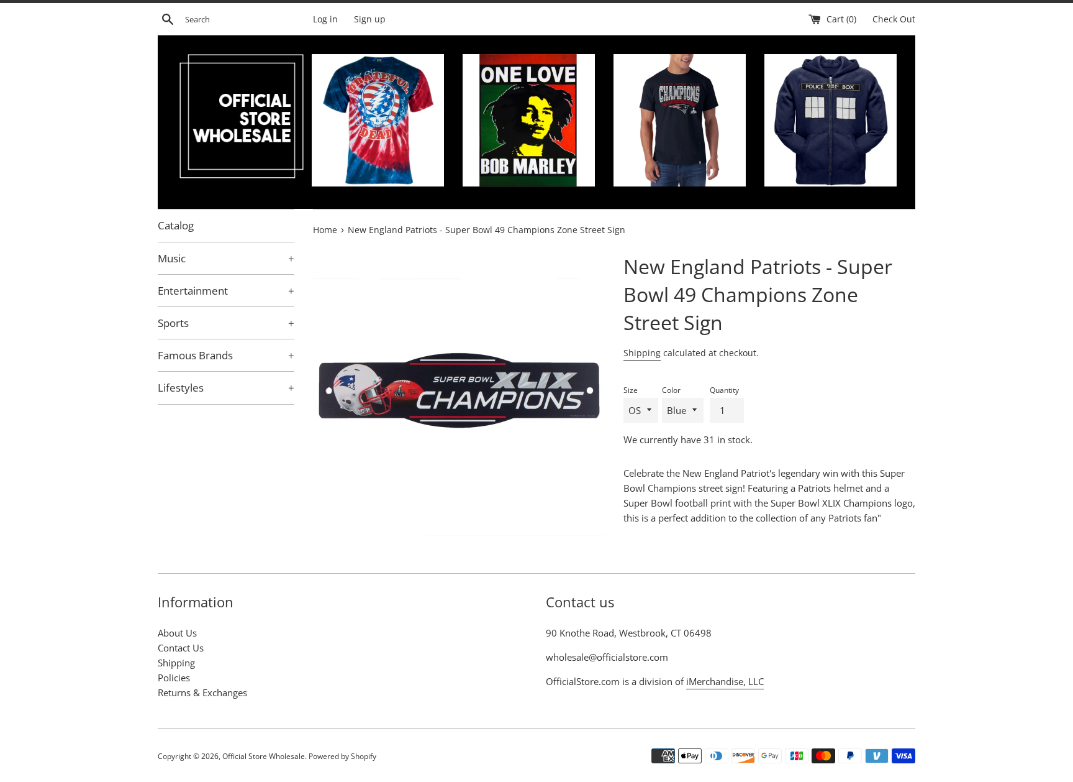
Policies (174, 677)
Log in (325, 19)
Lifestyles (226, 387)
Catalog (176, 225)
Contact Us (181, 648)
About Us (177, 633)
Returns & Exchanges (202, 692)
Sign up (370, 19)
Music (226, 258)
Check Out (893, 19)
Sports (226, 323)
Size (630, 390)
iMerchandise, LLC (725, 681)
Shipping (642, 353)
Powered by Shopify (342, 756)
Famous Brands (226, 355)
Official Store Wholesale (263, 756)
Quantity (724, 390)
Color (671, 390)
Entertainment (226, 290)
